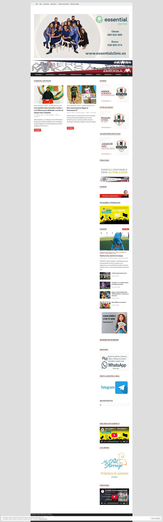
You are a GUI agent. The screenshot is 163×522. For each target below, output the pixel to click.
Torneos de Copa (75, 74)
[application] (114, 435)
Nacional (38, 74)
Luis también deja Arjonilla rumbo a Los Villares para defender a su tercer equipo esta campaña (48, 110)
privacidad (46, 516)
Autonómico (50, 74)
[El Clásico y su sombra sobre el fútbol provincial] (105, 282)
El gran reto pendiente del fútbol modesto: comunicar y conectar (120, 293)
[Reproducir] (102, 441)
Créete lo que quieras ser (119, 273)
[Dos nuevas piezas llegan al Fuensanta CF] (81, 94)
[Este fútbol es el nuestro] (105, 302)
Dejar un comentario (91, 112)
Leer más (37, 130)
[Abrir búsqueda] (128, 74)
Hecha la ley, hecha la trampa (111, 256)
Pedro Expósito (50, 115)
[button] (81, 36)
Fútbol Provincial (38, 105)
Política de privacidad (64, 4)
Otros (98, 74)
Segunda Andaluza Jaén (55, 105)
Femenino (89, 74)
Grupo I (46, 105)
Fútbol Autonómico (120, 252)
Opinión (118, 74)
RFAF (115, 253)
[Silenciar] (124, 441)
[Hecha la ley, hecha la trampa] (114, 233)
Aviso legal (53, 4)
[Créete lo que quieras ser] (105, 273)
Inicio (37, 4)
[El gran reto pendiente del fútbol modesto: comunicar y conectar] (105, 292)
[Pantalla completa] (127, 441)
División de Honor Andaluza (107, 252)
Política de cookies (74, 4)
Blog (41, 4)
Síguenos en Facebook (109, 340)
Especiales (108, 74)
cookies (52, 516)
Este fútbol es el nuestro (119, 302)
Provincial (62, 74)
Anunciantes (46, 4)
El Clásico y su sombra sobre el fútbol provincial (120, 283)
